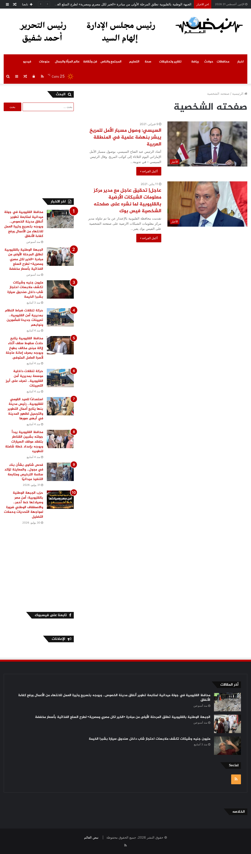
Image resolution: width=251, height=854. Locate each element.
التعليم (134, 61)
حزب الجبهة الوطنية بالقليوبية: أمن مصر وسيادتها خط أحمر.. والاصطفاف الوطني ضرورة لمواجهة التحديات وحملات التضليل (23, 505)
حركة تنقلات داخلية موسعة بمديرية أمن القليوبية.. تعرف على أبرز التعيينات (24, 378)
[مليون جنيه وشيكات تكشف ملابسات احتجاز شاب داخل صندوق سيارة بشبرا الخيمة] (60, 289)
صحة (148, 61)
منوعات (44, 61)
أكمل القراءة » (149, 171)
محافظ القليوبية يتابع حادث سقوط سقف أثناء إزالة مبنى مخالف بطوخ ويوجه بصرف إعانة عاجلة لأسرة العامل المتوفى (24, 348)
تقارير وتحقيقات (170, 61)
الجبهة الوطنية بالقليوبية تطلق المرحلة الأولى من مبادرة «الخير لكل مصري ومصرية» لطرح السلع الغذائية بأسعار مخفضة (111, 4)
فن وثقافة (90, 61)
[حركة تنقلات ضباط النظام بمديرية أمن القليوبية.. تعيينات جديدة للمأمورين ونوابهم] (60, 317)
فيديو (27, 61)
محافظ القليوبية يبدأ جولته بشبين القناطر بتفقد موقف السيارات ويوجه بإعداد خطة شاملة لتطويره (24, 441)
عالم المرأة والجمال (67, 61)
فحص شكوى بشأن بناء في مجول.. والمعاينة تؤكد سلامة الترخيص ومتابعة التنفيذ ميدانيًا (23, 472)
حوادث (208, 61)
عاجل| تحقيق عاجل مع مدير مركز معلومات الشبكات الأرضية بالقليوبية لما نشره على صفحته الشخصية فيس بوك (127, 201)
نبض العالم (91, 837)
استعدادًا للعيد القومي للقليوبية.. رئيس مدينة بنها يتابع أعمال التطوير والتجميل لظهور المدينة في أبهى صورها (25, 409)
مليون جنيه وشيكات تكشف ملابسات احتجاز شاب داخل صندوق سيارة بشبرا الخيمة (25, 290)
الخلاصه (238, 812)
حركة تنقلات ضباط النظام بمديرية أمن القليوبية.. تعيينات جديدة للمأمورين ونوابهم (24, 318)
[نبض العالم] (209, 25)
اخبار (240, 61)
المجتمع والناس (110, 61)
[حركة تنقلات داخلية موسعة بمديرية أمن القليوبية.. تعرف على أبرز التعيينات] (60, 378)
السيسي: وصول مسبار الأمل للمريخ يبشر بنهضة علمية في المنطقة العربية (125, 137)
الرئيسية (238, 93)
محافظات (223, 61)
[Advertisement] (37, 154)
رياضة (195, 61)
